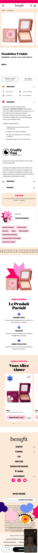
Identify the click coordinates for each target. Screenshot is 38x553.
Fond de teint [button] (21, 227)
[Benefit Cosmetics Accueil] (19, 5)
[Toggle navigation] (3, 6)
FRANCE (20, 471)
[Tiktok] (13, 480)
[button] (35, 5)
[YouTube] (25, 480)
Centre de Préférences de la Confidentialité (19, 539)
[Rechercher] (32, 6)
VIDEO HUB (19, 461)
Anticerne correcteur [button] (10, 234)
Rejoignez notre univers (25, 500)
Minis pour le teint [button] (9, 242)
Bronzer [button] (5, 231)
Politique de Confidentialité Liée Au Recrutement (19, 545)
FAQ (19, 456)
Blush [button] (13, 231)
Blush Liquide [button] (23, 231)
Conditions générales (9, 542)
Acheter (19, 446)
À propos (19, 451)
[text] (6, 549)
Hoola (8, 410)
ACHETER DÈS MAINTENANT (22, 218)
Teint (3, 10)
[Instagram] (19, 480)
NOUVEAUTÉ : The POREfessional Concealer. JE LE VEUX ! (19, 1)
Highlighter (10, 10)
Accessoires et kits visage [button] (11, 238)
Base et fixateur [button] (8, 227)
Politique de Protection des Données (21, 527)
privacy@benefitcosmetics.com (21, 530)
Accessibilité (19, 476)
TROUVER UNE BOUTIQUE (19, 466)
